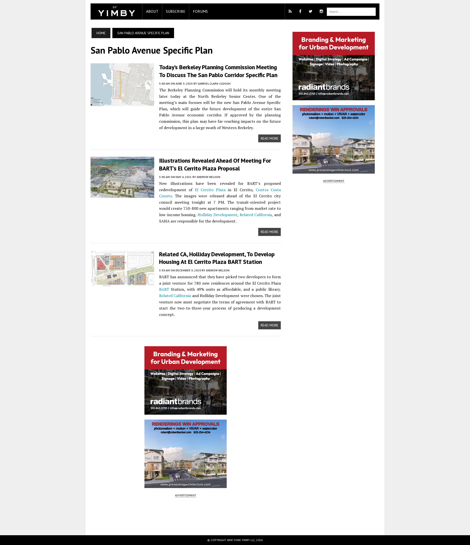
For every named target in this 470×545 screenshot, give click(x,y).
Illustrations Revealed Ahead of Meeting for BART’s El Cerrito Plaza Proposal (215, 164)
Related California (256, 214)
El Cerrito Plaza (210, 189)
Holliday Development (217, 214)
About (152, 11)
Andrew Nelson (208, 177)
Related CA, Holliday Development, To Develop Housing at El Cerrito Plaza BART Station (217, 258)
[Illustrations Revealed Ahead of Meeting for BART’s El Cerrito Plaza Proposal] (122, 194)
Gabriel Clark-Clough (214, 83)
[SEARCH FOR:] (351, 11)
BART (164, 289)
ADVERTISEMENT (185, 495)
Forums (200, 11)
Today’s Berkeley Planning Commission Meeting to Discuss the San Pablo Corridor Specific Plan (218, 70)
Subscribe (175, 11)
